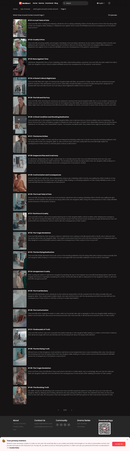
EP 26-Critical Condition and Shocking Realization (48, 117)
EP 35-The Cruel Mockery (38, 291)
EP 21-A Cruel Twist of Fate (38, 20)
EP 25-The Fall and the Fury (39, 98)
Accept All (118, 444)
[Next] (72, 410)
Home (15, 9)
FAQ (14, 430)
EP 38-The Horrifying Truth (38, 349)
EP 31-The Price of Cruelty (38, 213)
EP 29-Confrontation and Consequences (44, 175)
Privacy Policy (18, 427)
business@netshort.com (43, 427)
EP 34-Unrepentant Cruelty (39, 271)
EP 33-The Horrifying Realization (41, 252)
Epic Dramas (25, 9)
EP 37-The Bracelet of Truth (39, 329)
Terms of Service (19, 423)
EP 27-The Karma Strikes (38, 136)
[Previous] (58, 410)
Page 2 (63, 9)
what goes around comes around (45, 9)
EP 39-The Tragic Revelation (39, 368)
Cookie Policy (14, 448)
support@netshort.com (43, 423)
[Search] (64, 3)
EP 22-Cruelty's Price (36, 40)
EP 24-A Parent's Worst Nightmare (42, 78)
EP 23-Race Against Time (38, 59)
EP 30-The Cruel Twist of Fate (39, 194)
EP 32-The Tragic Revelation (39, 233)
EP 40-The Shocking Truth (38, 387)
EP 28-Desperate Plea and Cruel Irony (43, 155)
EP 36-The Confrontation (38, 310)
